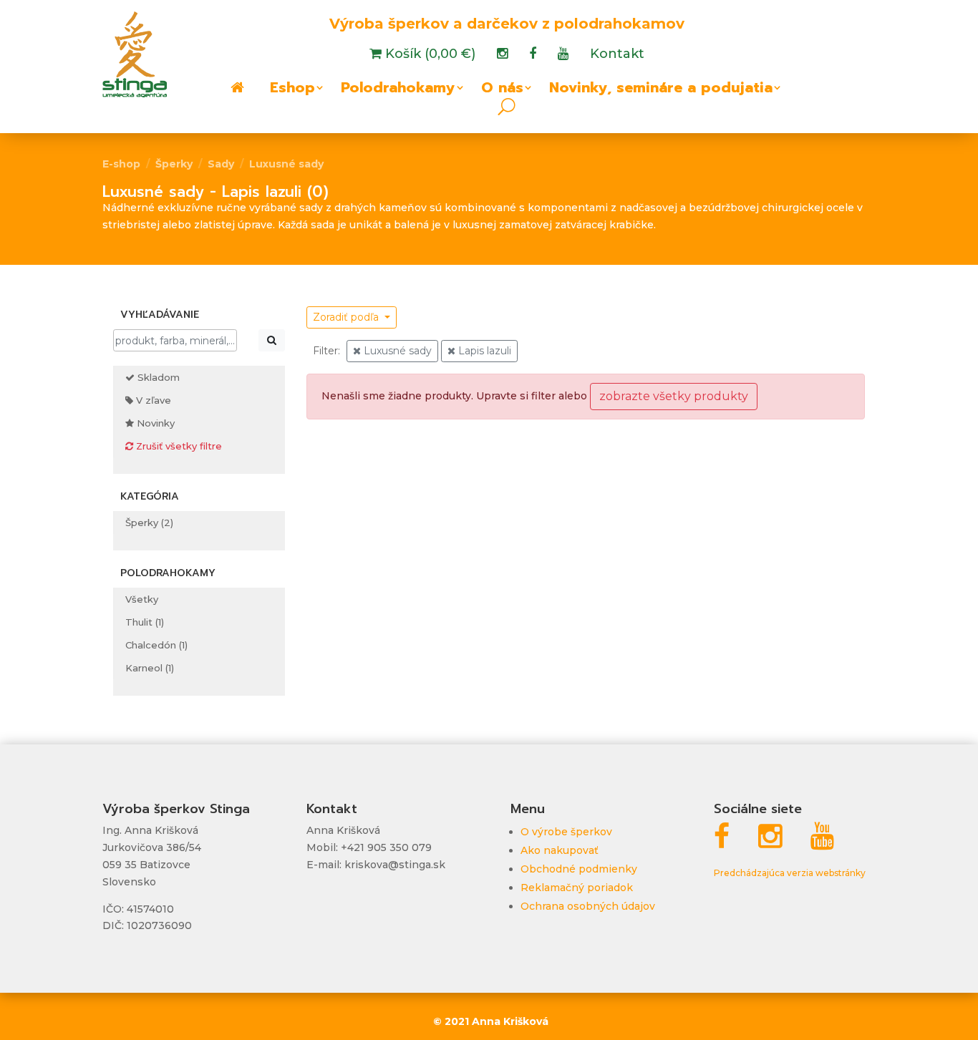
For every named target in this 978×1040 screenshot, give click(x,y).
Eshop (292, 90)
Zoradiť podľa (347, 317)
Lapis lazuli (483, 350)
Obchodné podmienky (579, 868)
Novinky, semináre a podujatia (661, 90)
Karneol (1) (149, 668)
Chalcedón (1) (156, 645)
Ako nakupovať (560, 850)
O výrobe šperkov (566, 831)
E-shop (121, 163)
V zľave (152, 400)
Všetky (141, 599)
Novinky (154, 423)
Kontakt (617, 55)
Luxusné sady (286, 163)
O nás (502, 90)
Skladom (157, 377)
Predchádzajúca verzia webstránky (790, 873)
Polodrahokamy (398, 90)
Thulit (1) (144, 622)
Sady (221, 163)
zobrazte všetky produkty (673, 396)
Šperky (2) (149, 522)
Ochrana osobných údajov (588, 906)
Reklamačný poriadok (577, 887)
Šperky (174, 163)
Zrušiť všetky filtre (177, 446)
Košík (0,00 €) (428, 55)
